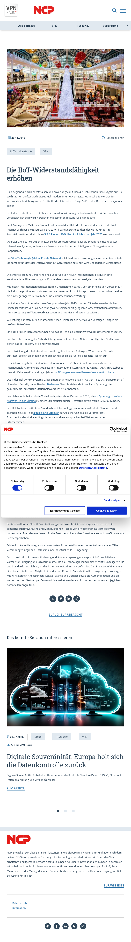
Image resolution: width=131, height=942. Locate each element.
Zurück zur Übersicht (65, 614)
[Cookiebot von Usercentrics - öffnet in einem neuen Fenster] (112, 429)
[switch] (49, 487)
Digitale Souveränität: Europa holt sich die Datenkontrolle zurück (65, 760)
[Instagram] (83, 926)
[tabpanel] (65, 719)
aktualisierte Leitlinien (46, 412)
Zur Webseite (114, 885)
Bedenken (53, 384)
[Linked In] (65, 926)
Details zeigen (112, 500)
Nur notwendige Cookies (65, 510)
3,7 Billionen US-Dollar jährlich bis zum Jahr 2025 (73, 234)
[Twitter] (52, 598)
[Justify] (123, 11)
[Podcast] (48, 926)
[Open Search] (114, 10)
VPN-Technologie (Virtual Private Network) (36, 258)
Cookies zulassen (106, 510)
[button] (61, 598)
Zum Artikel (16, 788)
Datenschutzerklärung (93, 467)
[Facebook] (57, 926)
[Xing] (74, 926)
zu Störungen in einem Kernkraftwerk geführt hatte (84, 372)
